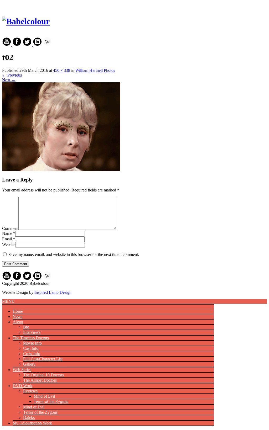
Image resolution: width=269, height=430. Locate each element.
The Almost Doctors (40, 380)
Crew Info (31, 353)
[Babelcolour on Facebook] (17, 44)
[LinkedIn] (37, 44)
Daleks (29, 417)
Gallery (29, 364)
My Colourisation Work (32, 423)
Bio (26, 327)
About (18, 322)
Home (18, 311)
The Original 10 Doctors (43, 375)
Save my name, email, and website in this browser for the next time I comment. (73, 254)
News (17, 316)
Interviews (31, 332)
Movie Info (32, 343)
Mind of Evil (44, 396)
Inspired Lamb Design (52, 292)
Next (8, 80)
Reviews (30, 391)
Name (7, 233)
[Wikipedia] (47, 44)
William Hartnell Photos (95, 70)
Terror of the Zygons (51, 401)
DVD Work (22, 385)
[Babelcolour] (26, 21)
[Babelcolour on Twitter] (28, 44)
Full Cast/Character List (43, 359)
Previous (12, 75)
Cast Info (30, 348)
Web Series (22, 369)
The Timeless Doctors (31, 338)
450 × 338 (61, 70)
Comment (10, 228)
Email (7, 239)
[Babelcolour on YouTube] (7, 44)
